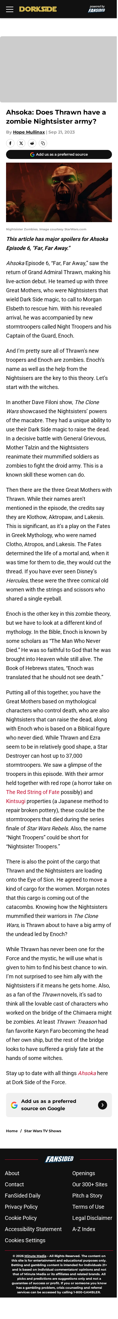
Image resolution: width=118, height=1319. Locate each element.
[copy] (43, 143)
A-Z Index (83, 1229)
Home (12, 1131)
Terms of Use (88, 1207)
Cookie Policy (21, 1218)
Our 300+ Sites (89, 1184)
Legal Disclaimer (92, 1218)
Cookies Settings (25, 1240)
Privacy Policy (21, 1207)
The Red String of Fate (33, 792)
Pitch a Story (87, 1195)
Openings (83, 1173)
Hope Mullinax (29, 132)
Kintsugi (15, 801)
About (12, 1173)
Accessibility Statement (33, 1229)
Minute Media (35, 1256)
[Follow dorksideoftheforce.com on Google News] (102, 1105)
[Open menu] (9, 9)
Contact (14, 1184)
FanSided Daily (23, 1195)
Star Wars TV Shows (42, 1131)
